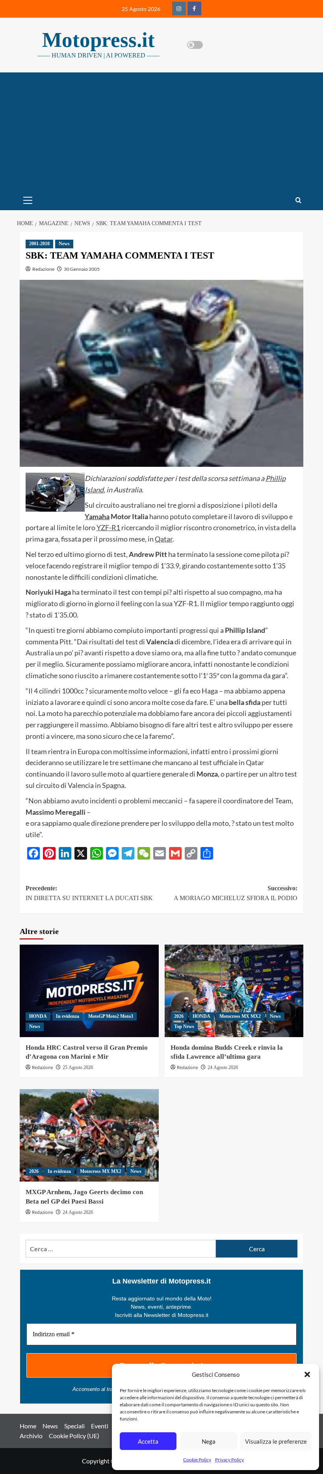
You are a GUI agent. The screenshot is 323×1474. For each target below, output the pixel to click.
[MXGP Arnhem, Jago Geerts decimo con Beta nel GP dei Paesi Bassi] (89, 1135)
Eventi (99, 1426)
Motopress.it (98, 39)
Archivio (31, 1435)
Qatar (164, 538)
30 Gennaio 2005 (82, 269)
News (64, 243)
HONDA (38, 1016)
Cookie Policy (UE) (74, 1435)
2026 (179, 1016)
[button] (307, 1374)
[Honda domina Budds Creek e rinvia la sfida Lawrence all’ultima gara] (234, 991)
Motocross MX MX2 (240, 1016)
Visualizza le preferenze (276, 1441)
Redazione (43, 269)
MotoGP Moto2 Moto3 (110, 1016)
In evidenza (67, 1016)
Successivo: (235, 893)
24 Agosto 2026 (223, 1067)
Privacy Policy (229, 1460)
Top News (184, 1026)
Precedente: (89, 893)
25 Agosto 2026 (78, 1067)
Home (28, 1426)
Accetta (148, 1441)
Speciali (74, 1426)
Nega (208, 1441)
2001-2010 (39, 243)
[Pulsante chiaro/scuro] (195, 45)
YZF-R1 (108, 527)
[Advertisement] (161, 131)
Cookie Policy (197, 1460)
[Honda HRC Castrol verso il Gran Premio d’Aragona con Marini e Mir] (89, 991)
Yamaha (97, 516)
